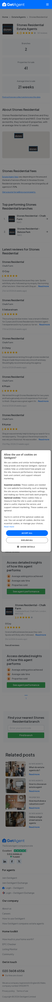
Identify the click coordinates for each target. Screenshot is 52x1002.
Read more (9, 526)
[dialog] (26, 501)
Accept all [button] (27, 533)
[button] (26, 546)
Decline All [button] (27, 540)
